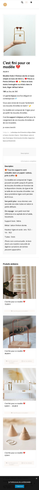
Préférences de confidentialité (20, 482)
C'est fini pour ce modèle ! (20, 311)
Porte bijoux (9, 138)
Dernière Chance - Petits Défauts (18, 135)
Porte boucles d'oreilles (21, 138)
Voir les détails (27, 361)
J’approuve (19, 486)
